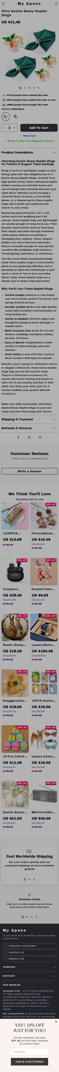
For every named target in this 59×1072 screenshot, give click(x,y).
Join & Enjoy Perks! (29, 1061)
